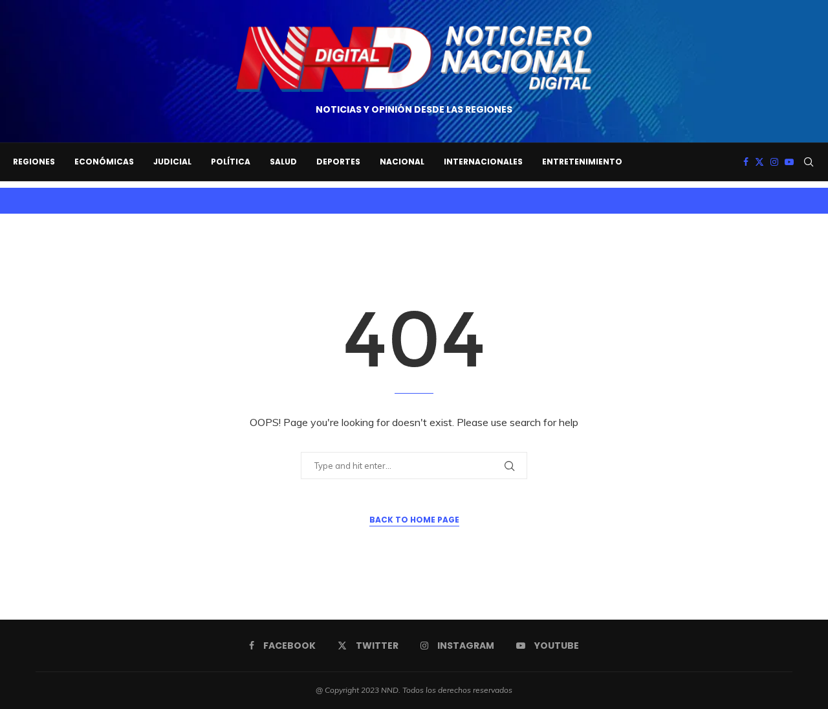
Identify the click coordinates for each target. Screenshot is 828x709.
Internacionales (483, 161)
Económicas (104, 161)
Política (230, 161)
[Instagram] (774, 162)
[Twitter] (759, 162)
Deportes (338, 161)
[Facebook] (745, 162)
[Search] (808, 162)
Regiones (34, 161)
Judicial (172, 161)
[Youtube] (789, 162)
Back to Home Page (414, 519)
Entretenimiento (582, 161)
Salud (283, 161)
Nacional (402, 161)
